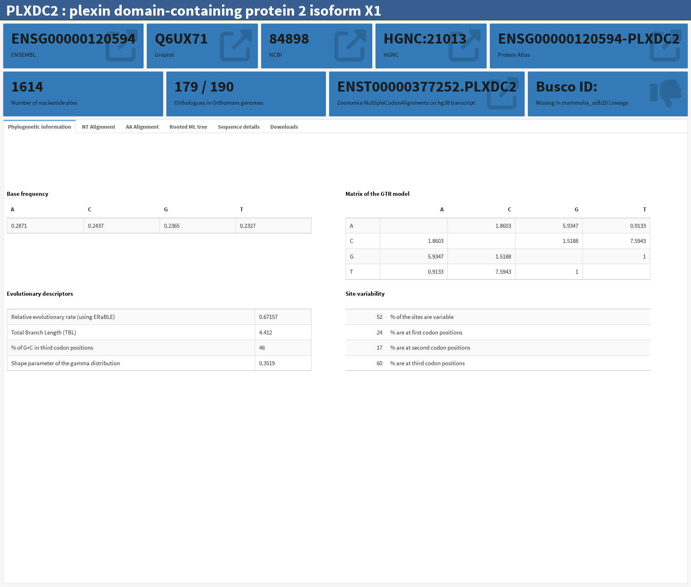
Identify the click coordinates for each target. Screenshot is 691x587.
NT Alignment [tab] (98, 126)
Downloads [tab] (284, 126)
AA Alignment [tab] (142, 126)
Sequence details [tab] (239, 126)
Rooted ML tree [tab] (188, 126)
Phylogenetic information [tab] (39, 126)
